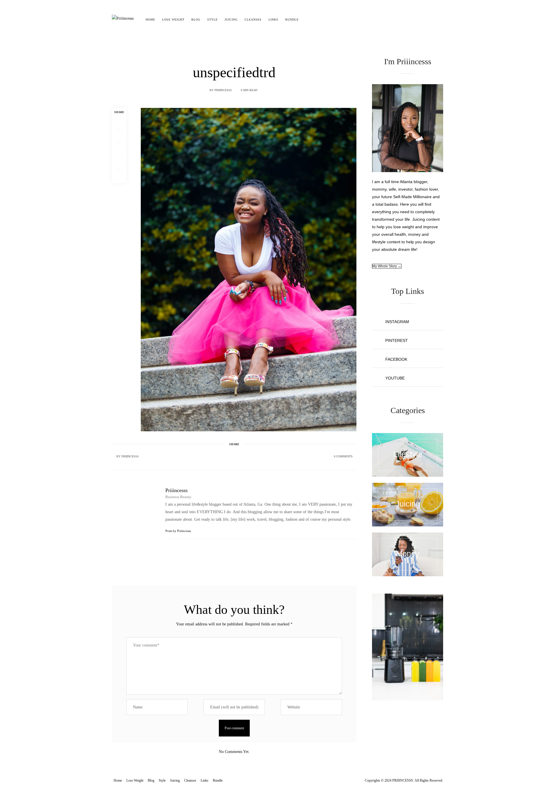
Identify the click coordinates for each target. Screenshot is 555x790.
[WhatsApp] (119, 163)
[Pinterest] (119, 149)
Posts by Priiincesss (178, 531)
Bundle (292, 19)
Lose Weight (173, 19)
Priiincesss (223, 90)
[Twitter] (119, 136)
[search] (307, 19)
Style (212, 19)
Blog (195, 19)
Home (150, 19)
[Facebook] (119, 123)
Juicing (231, 19)
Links (273, 19)
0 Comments (343, 456)
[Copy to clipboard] (119, 176)
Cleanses (253, 19)
